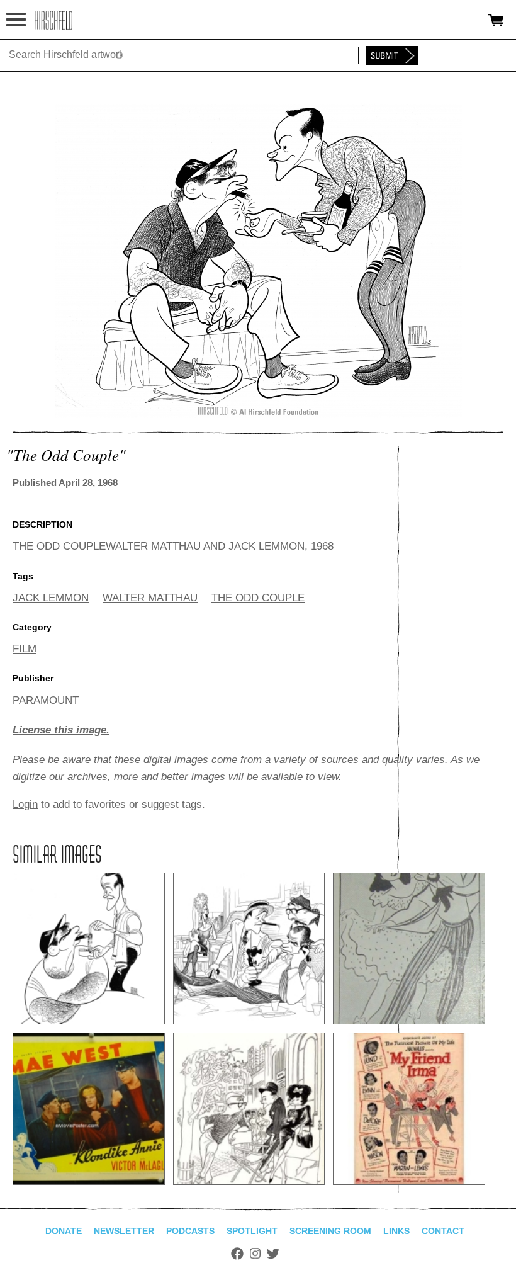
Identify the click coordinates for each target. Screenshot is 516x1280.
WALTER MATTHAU (150, 598)
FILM (24, 649)
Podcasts (190, 1231)
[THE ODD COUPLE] (258, 415)
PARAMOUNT (46, 700)
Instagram (255, 1253)
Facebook (237, 1253)
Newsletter (124, 1231)
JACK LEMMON (51, 598)
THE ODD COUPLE (258, 598)
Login (25, 804)
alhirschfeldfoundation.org (53, 20)
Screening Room (330, 1231)
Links (396, 1231)
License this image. (61, 730)
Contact (443, 1231)
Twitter (273, 1253)
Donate (63, 1231)
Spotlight (252, 1231)
